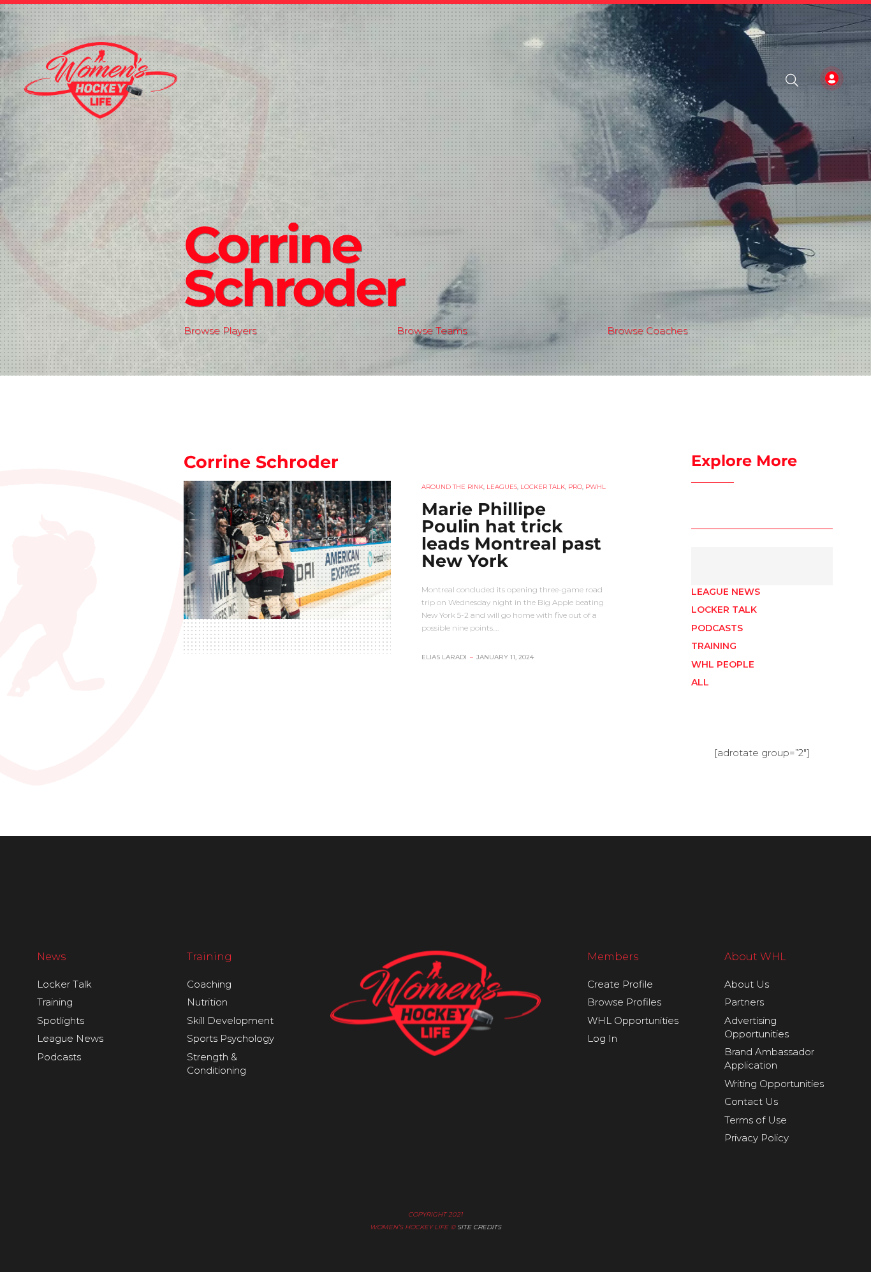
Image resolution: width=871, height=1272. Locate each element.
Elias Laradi (444, 657)
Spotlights (60, 1020)
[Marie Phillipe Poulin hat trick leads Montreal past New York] (287, 549)
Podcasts (717, 628)
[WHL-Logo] (101, 80)
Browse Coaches (647, 331)
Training (713, 646)
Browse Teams (432, 331)
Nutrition (207, 1002)
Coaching (209, 984)
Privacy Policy (756, 1138)
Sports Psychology (230, 1038)
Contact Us (751, 1101)
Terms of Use (755, 1120)
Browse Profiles (624, 1002)
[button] (792, 80)
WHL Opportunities (632, 1020)
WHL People (722, 664)
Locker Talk (724, 609)
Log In (602, 1038)
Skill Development (230, 1020)
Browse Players (220, 331)
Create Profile (620, 984)
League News (725, 591)
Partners (744, 1002)
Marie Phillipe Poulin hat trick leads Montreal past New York (511, 535)
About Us (746, 984)
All (700, 682)
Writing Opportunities (774, 1084)
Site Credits (479, 1227)
